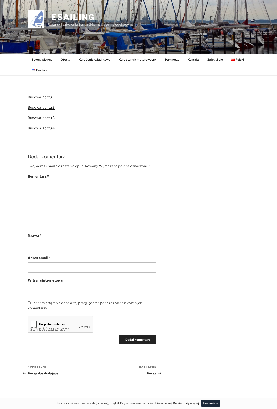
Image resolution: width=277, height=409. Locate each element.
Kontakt (193, 59)
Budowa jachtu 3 (41, 118)
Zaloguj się (215, 59)
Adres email (39, 258)
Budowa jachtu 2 (41, 107)
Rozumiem (210, 403)
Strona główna (42, 59)
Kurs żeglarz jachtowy (94, 59)
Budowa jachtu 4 (41, 128)
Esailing (73, 17)
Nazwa (34, 235)
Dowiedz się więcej (186, 403)
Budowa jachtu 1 (41, 97)
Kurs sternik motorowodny (138, 59)
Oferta (65, 59)
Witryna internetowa (45, 280)
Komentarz (38, 176)
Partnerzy (172, 59)
